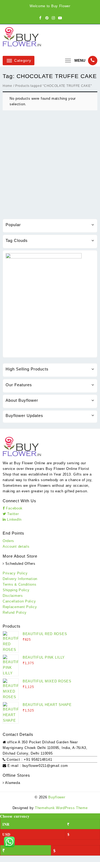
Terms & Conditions (20, 584)
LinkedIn (14, 519)
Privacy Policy (15, 573)
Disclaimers (13, 596)
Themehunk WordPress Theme (61, 808)
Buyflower (56, 797)
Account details (16, 546)
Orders (8, 541)
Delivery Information (20, 579)
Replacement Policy (20, 607)
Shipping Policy (16, 590)
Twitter (12, 514)
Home (7, 86)
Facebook (14, 508)
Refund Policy (15, 612)
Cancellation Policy (19, 601)
